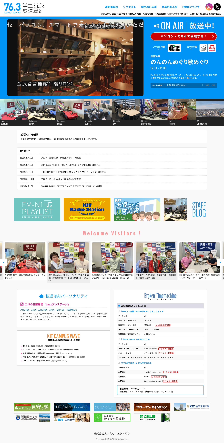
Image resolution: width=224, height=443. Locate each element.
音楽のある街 (169, 7)
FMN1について (191, 7)
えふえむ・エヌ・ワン (24, 8)
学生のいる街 (149, 7)
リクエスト (129, 7)
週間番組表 (111, 7)
